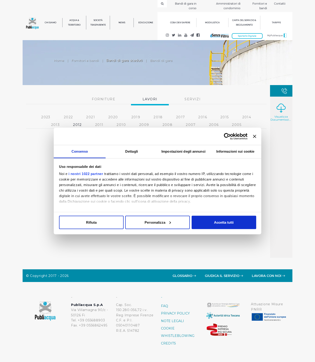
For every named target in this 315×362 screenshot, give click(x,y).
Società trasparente (98, 22)
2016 (202, 117)
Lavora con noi (267, 276)
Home (59, 60)
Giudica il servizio (222, 276)
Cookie (168, 328)
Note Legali (172, 321)
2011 (99, 125)
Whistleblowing (177, 336)
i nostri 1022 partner (85, 174)
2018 (158, 117)
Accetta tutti (224, 222)
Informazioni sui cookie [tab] (235, 151)
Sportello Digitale (247, 36)
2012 (77, 125)
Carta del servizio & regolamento (244, 22)
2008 (168, 125)
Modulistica (212, 22)
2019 (135, 117)
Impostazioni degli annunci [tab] (183, 151)
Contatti (279, 3)
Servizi (192, 99)
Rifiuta (91, 222)
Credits (168, 343)
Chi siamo (50, 22)
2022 (68, 117)
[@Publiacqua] (167, 35)
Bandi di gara (161, 60)
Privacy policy (175, 313)
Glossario (182, 276)
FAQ (164, 306)
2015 (224, 117)
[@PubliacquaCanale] (192, 35)
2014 (246, 117)
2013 (55, 125)
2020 (113, 117)
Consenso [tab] (79, 151)
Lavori (150, 99)
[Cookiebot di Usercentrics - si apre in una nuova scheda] (227, 136)
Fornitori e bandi (260, 6)
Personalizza (155, 222)
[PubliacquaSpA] (198, 35)
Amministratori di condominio (228, 6)
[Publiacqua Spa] (180, 35)
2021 (90, 117)
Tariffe (276, 22)
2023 (46, 117)
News (122, 22)
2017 (180, 117)
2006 (214, 125)
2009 (144, 125)
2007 (191, 125)
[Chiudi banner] (254, 136)
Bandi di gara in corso (185, 6)
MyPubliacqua (275, 35)
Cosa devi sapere (180, 22)
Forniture (103, 99)
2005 (236, 125)
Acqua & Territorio (74, 22)
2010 (121, 125)
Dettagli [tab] (131, 151)
